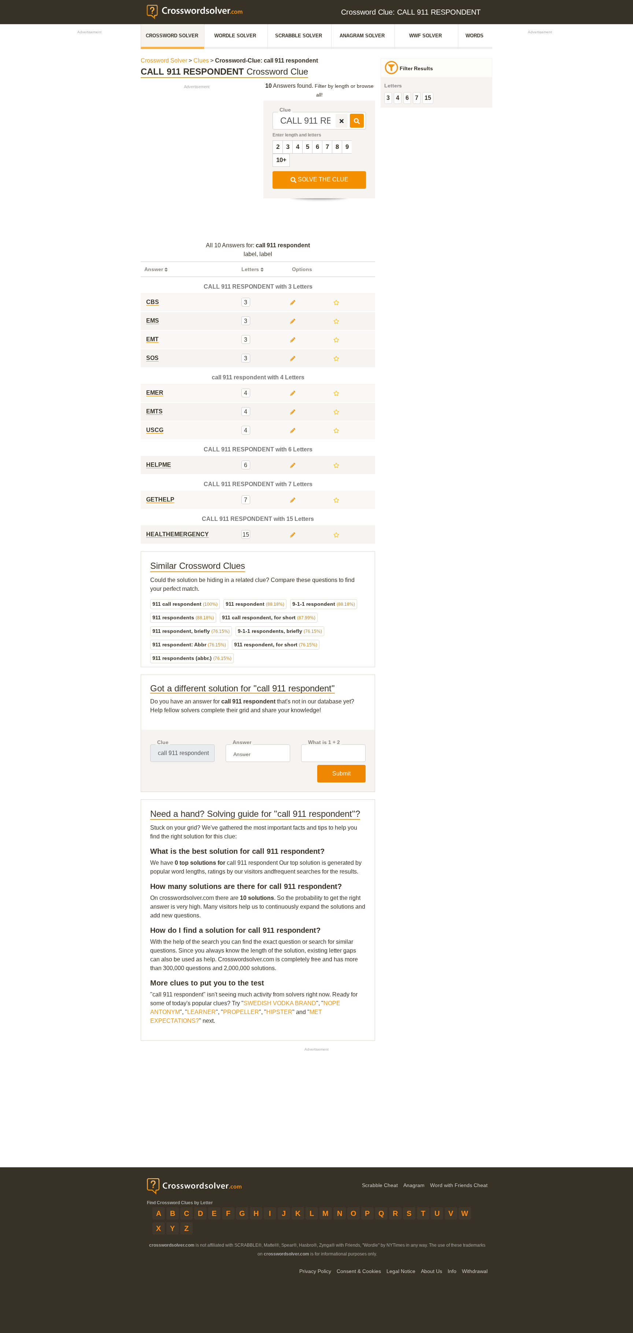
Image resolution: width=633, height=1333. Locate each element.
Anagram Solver (362, 35)
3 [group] (388, 98)
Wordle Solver (235, 35)
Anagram (414, 1185)
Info (452, 1271)
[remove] (342, 121)
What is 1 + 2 (324, 742)
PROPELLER (241, 1012)
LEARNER (201, 1012)
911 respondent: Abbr (189, 644)
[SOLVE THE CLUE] (357, 121)
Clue (285, 110)
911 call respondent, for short (268, 617)
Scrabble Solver (298, 35)
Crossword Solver (172, 35)
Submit (341, 773)
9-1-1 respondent (323, 604)
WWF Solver (425, 35)
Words (475, 35)
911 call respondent (185, 604)
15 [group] (428, 98)
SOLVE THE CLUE (322, 179)
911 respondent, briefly (191, 631)
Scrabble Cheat (380, 1185)
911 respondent (255, 604)
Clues (201, 60)
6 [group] (407, 98)
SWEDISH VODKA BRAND (280, 1003)
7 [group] (416, 98)
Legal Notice (400, 1271)
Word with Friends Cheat (459, 1185)
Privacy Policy (315, 1271)
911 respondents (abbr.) (192, 658)
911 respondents (183, 617)
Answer (242, 742)
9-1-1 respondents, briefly (280, 631)
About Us (431, 1271)
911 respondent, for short (275, 644)
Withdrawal (475, 1271)
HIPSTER (279, 1012)
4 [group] (397, 98)
